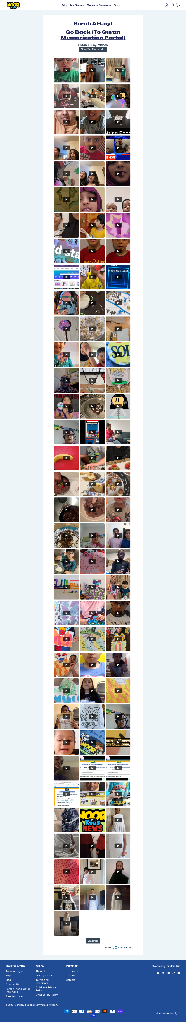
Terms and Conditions (42, 981)
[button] (172, 5)
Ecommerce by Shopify (46, 1004)
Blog (8, 980)
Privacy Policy (44, 975)
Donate (70, 975)
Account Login (14, 971)
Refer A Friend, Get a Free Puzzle (18, 990)
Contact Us (12, 984)
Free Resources (15, 996)
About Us (41, 971)
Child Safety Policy (47, 995)
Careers (70, 980)
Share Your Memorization (93, 49)
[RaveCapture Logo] (123, 947)
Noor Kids (18, 1004)
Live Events (72, 971)
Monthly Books (73, 5)
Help (8, 975)
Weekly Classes (99, 5)
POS (27, 1004)
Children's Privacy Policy (46, 989)
